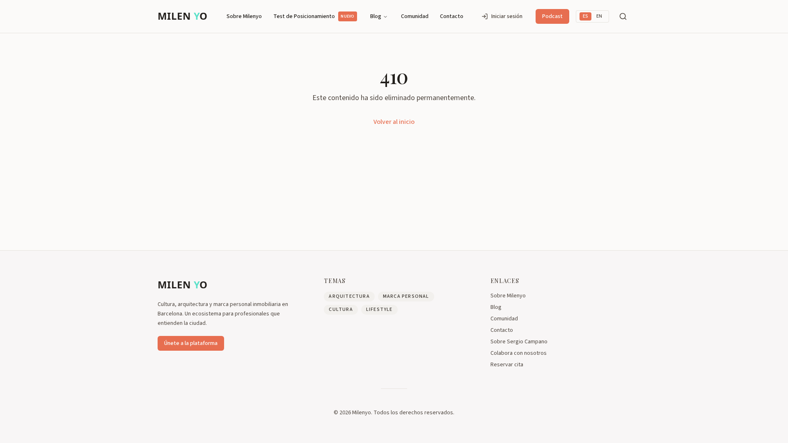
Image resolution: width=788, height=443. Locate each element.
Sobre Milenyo (244, 16)
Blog (375, 16)
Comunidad (414, 16)
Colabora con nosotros (518, 353)
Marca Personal (406, 296)
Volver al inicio (394, 121)
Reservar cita (506, 365)
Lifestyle (379, 309)
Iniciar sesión (506, 16)
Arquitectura (349, 296)
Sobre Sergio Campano (518, 342)
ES (585, 16)
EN (599, 16)
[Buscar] (623, 16)
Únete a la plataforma (191, 343)
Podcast (552, 16)
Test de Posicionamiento (313, 16)
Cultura (341, 309)
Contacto (451, 16)
